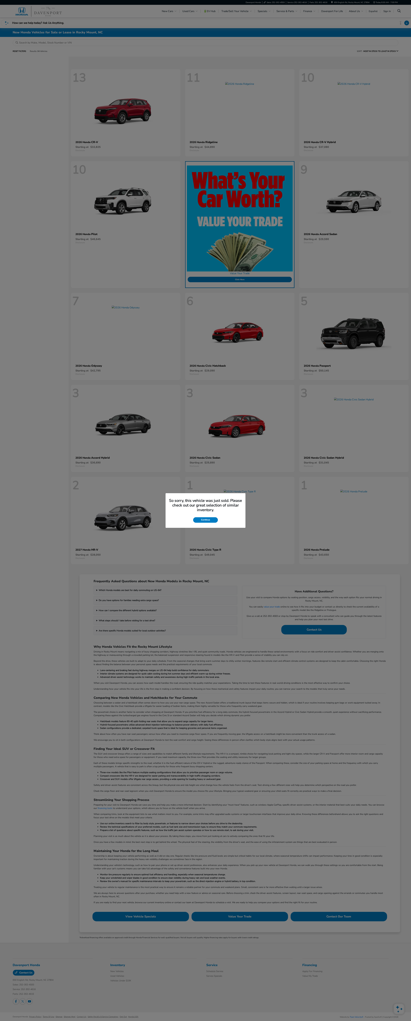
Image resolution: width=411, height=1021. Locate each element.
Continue (205, 519)
